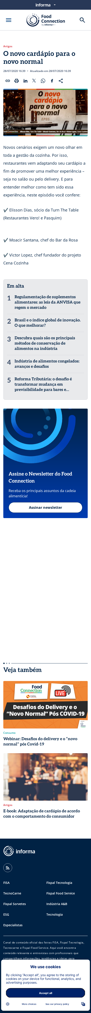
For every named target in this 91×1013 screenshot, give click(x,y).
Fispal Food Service (60, 893)
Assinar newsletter (45, 507)
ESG (6, 914)
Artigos (7, 46)
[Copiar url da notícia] (7, 80)
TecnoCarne (12, 893)
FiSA (6, 883)
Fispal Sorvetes (14, 904)
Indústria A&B (56, 904)
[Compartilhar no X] (34, 80)
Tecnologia (54, 914)
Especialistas (13, 925)
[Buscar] (82, 20)
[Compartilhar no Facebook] (51, 80)
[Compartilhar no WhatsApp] (43, 80)
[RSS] (7, 867)
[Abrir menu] (8, 20)
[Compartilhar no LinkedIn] (25, 80)
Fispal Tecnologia (59, 883)
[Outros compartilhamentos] (60, 80)
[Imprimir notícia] (16, 80)
